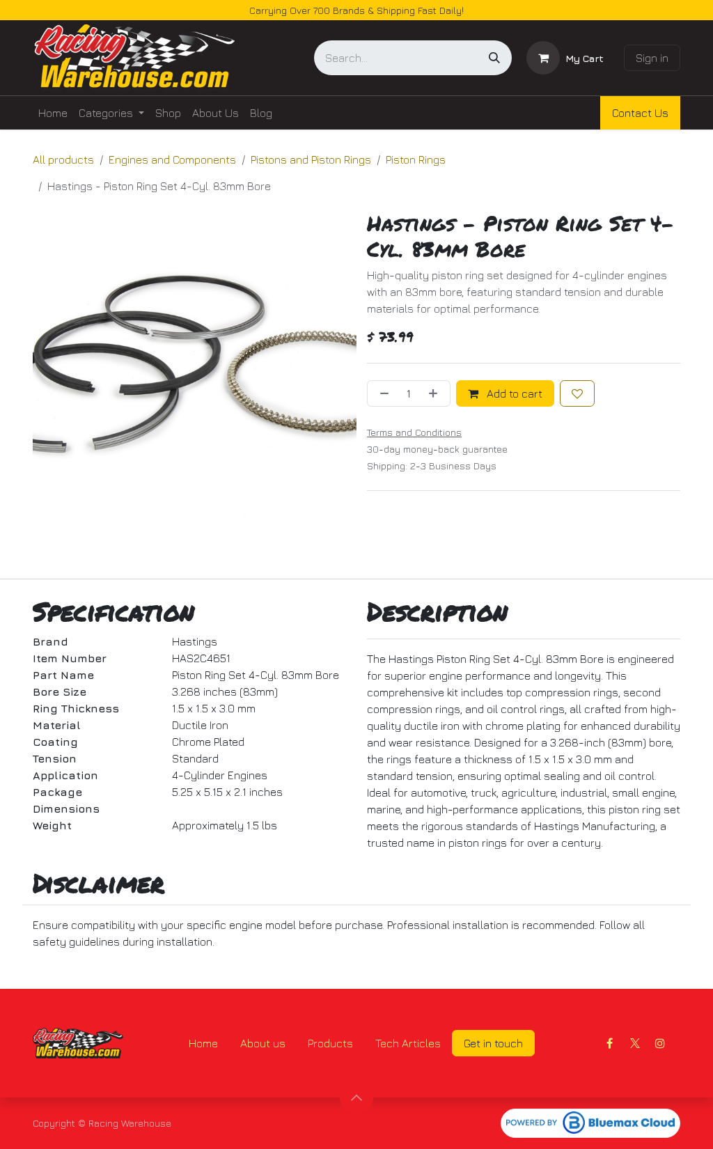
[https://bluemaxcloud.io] (590, 1123)
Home (203, 1043)
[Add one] (436, 393)
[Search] (494, 57)
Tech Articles (408, 1043)
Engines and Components (172, 159)
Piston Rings (416, 159)
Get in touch (493, 1043)
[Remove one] (381, 393)
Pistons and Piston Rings (311, 159)
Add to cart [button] (513, 393)
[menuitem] (53, 113)
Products (330, 1043)
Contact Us (640, 113)
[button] (356, 1097)
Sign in (652, 58)
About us (262, 1043)
